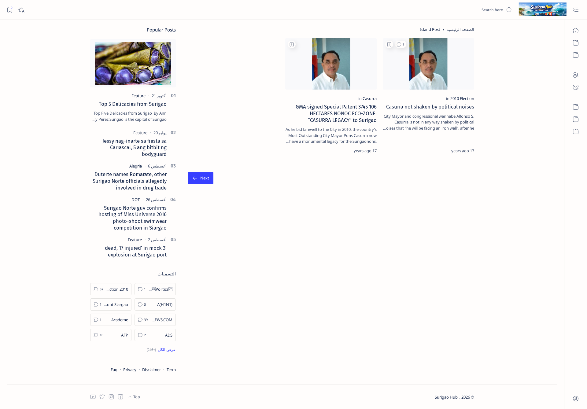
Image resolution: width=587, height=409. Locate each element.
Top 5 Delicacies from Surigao (133, 104)
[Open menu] (575, 10)
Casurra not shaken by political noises (430, 107)
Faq (114, 369)
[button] (400, 44)
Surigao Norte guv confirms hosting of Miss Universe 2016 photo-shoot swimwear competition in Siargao (132, 218)
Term (171, 369)
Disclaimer (151, 369)
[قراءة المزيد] (393, 150)
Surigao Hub (447, 397)
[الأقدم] (200, 178)
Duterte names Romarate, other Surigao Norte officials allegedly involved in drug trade (130, 181)
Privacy (129, 369)
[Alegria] (135, 166)
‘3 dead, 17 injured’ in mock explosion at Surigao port (136, 251)
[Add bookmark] (389, 44)
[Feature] (138, 96)
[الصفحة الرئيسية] (575, 30)
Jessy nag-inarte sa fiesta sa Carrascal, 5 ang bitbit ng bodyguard (134, 147)
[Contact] (575, 87)
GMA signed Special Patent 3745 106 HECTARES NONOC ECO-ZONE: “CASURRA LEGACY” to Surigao (336, 113)
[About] (575, 75)
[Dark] (21, 10)
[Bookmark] (9, 10)
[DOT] (135, 200)
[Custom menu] (575, 107)
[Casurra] (370, 98)
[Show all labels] (161, 349)
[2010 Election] (462, 98)
